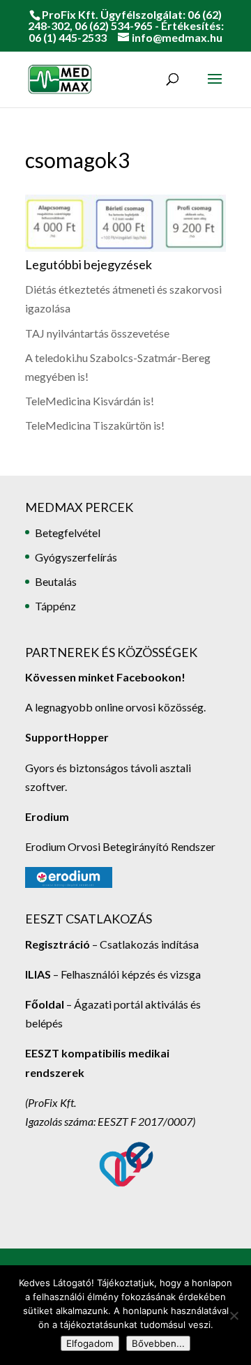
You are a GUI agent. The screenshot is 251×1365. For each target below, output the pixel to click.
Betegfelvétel (67, 532)
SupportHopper (67, 737)
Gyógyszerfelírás (76, 557)
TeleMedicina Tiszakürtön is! (95, 425)
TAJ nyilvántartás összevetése (97, 333)
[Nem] (234, 1315)
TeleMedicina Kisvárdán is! (89, 400)
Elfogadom (90, 1343)
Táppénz (55, 605)
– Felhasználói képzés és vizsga (113, 974)
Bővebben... (158, 1343)
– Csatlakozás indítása (144, 944)
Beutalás (56, 581)
